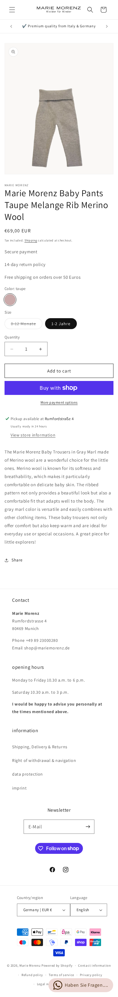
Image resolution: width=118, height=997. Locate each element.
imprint (19, 788)
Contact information (94, 965)
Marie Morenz (30, 965)
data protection (27, 774)
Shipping (31, 240)
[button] (12, 9)
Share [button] (17, 560)
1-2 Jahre (60, 323)
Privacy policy (91, 975)
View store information (33, 435)
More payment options (59, 402)
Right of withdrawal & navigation (44, 760)
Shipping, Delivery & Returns (39, 746)
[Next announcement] (106, 26)
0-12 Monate (26, 325)
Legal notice (46, 984)
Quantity (12, 337)
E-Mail (35, 827)
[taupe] (10, 299)
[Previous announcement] (11, 26)
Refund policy (32, 975)
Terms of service (61, 975)
